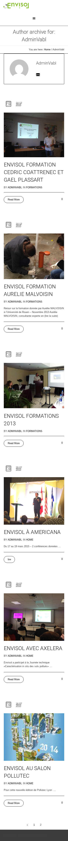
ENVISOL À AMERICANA (32, 532)
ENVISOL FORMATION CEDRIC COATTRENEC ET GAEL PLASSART (33, 172)
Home (47, 49)
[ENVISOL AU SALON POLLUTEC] (34, 737)
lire (9, 559)
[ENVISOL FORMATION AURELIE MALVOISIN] (34, 256)
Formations (34, 187)
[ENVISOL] (16, 5)
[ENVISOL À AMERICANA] (34, 501)
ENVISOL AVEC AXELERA (33, 648)
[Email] (38, 74)
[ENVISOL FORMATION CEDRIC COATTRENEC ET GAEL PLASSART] (34, 135)
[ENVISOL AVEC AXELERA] (34, 617)
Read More (14, 199)
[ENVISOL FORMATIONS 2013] (34, 386)
